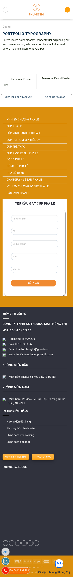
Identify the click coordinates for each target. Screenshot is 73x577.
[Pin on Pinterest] (21, 56)
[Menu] (5, 10)
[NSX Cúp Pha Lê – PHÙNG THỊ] (36, 9)
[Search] (67, 10)
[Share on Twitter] (13, 56)
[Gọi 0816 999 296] (5, 570)
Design (7, 26)
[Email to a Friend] (17, 56)
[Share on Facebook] (8, 56)
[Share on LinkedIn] (25, 56)
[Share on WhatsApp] (4, 56)
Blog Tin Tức (36, 567)
